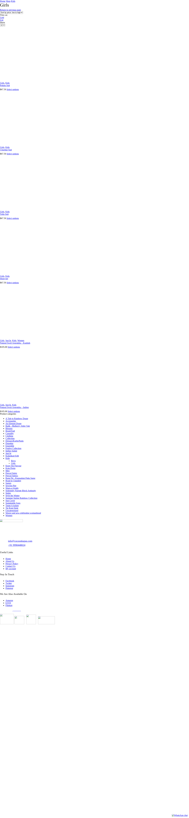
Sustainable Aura (13, 503)
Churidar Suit (6, 150)
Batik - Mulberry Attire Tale (18, 426)
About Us (10, 561)
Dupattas (9, 443)
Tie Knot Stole (12, 508)
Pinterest (9, 588)
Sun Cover (10, 500)
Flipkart (9, 605)
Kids (13, 1)
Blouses (9, 428)
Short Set (4, 278)
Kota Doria (10, 468)
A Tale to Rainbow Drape (17, 418)
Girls (2, 83)
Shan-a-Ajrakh (12, 488)
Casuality (10, 433)
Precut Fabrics (12, 476)
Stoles (8, 493)
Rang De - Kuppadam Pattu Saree (20, 478)
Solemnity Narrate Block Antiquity (21, 490)
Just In (8, 340)
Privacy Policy (12, 564)
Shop (8, 1)
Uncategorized (12, 510)
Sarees (8, 483)
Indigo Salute (11, 451)
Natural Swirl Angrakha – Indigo (14, 407)
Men (8, 471)
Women (20, 340)
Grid (2, 17)
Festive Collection (13, 448)
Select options (13, 89)
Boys (13, 461)
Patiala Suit (5, 85)
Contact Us (10, 566)
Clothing (9, 436)
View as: (4, 15)
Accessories (11, 421)
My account (11, 568)
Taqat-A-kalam (12, 505)
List (1, 20)
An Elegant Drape (13, 423)
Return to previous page (10, 10)
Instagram (10, 586)
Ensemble (10, 446)
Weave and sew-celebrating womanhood (23, 513)
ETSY (8, 603)
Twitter (9, 583)
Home (2, 1)
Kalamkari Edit (12, 456)
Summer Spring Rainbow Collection (21, 498)
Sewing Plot (11, 485)
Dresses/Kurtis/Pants (15, 441)
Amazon (9, 600)
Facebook (10, 581)
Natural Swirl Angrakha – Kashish (15, 343)
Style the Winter (13, 495)
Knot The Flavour (13, 466)
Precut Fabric (11, 473)
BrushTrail (10, 431)
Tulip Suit (4, 214)
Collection (10, 438)
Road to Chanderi (13, 481)
